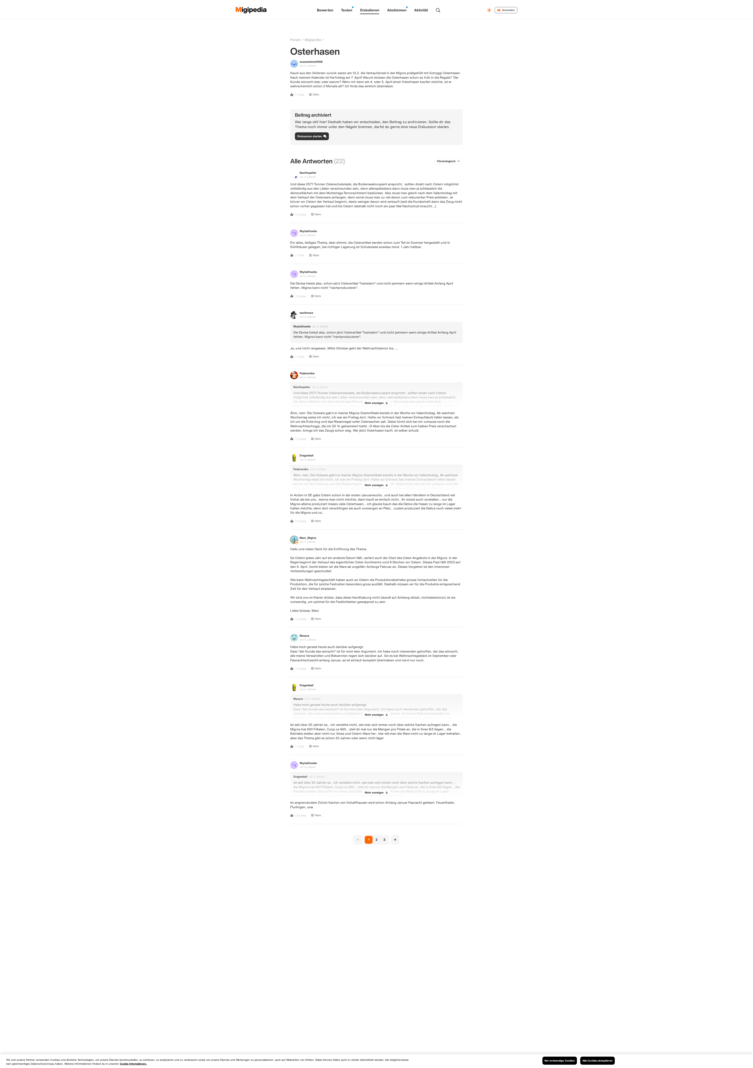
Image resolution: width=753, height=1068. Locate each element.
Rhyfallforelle (308, 231)
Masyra (304, 636)
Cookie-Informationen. (133, 1064)
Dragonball (307, 455)
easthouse (306, 313)
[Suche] (438, 10)
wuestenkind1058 (311, 62)
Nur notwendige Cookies (560, 1061)
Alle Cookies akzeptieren (597, 1061)
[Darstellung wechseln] (489, 10)
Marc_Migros (308, 538)
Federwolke (307, 373)
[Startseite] (251, 10)
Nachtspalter (308, 173)
